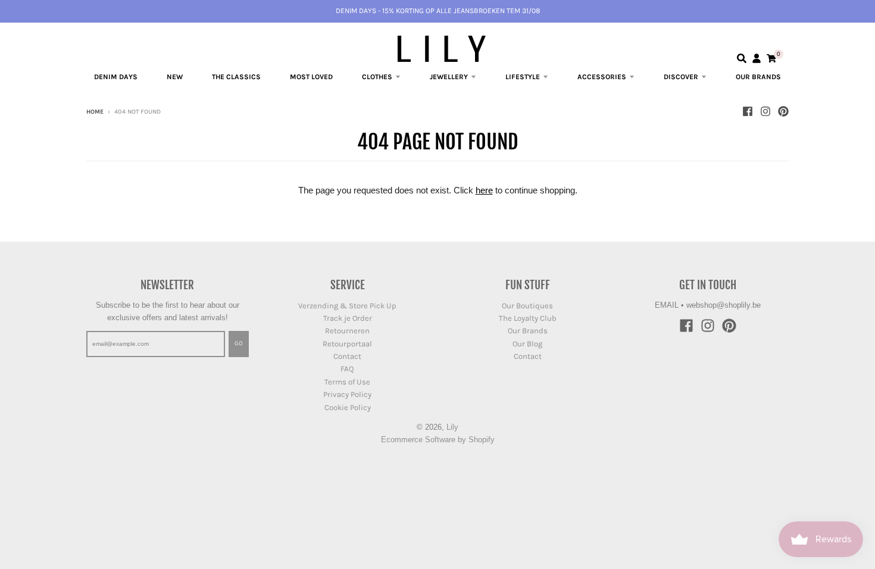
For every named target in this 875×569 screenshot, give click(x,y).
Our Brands (528, 330)
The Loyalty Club (528, 318)
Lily (452, 427)
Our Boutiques (527, 305)
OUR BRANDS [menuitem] (758, 77)
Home (95, 111)
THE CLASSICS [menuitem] (236, 77)
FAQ (347, 368)
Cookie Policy (347, 407)
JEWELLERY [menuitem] (449, 77)
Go (239, 343)
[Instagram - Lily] (765, 111)
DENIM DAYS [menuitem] (116, 77)
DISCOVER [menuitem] (681, 77)
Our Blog (527, 343)
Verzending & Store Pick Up (347, 305)
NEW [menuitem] (175, 77)
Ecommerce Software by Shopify (438, 439)
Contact (347, 356)
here (484, 190)
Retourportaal (347, 343)
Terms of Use (347, 381)
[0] (771, 58)
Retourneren (347, 330)
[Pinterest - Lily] (783, 111)
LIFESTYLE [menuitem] (522, 77)
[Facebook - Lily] (747, 111)
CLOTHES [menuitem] (377, 77)
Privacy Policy (347, 394)
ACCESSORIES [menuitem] (601, 77)
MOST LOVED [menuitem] (311, 77)
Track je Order (347, 318)
